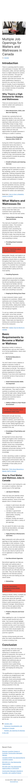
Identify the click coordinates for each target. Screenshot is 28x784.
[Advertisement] (14, 10)
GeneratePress (14, 781)
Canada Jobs (8, 724)
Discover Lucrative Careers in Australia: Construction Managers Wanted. (12, 753)
